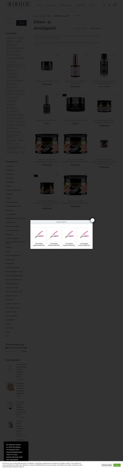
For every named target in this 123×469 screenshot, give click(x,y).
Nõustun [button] (117, 465)
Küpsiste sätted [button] (106, 465)
